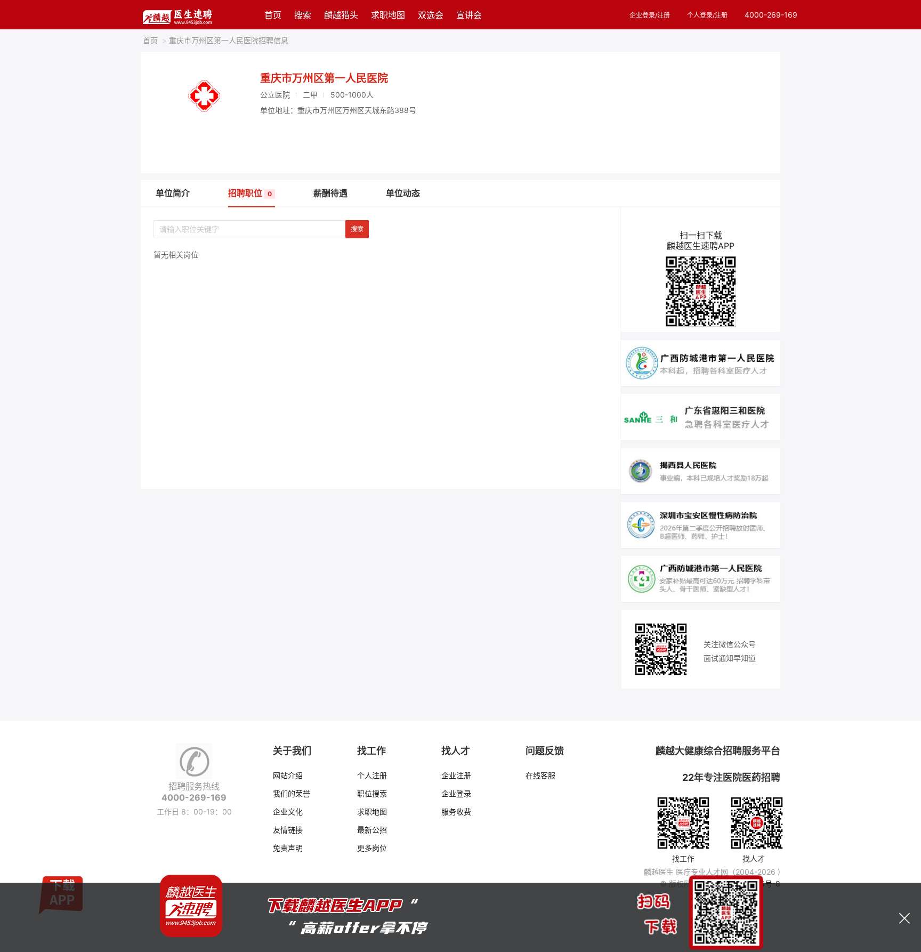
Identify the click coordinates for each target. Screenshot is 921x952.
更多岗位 (372, 847)
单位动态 (403, 193)
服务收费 (456, 811)
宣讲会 (469, 15)
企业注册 (456, 775)
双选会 (430, 15)
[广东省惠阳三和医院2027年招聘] (700, 416)
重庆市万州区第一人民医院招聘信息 (225, 40)
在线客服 (540, 775)
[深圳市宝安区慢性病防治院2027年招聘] (700, 524)
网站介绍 (288, 775)
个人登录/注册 (707, 15)
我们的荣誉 (291, 793)
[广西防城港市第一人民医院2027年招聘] (700, 362)
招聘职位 (250, 193)
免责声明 (288, 847)
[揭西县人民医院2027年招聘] (700, 470)
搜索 (302, 15)
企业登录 (456, 793)
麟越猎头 (341, 15)
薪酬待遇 (330, 193)
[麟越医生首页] (177, 14)
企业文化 (288, 811)
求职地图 (388, 15)
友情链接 (288, 829)
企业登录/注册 (649, 15)
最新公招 (372, 829)
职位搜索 (372, 793)
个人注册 (372, 775)
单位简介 (173, 193)
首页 (272, 15)
